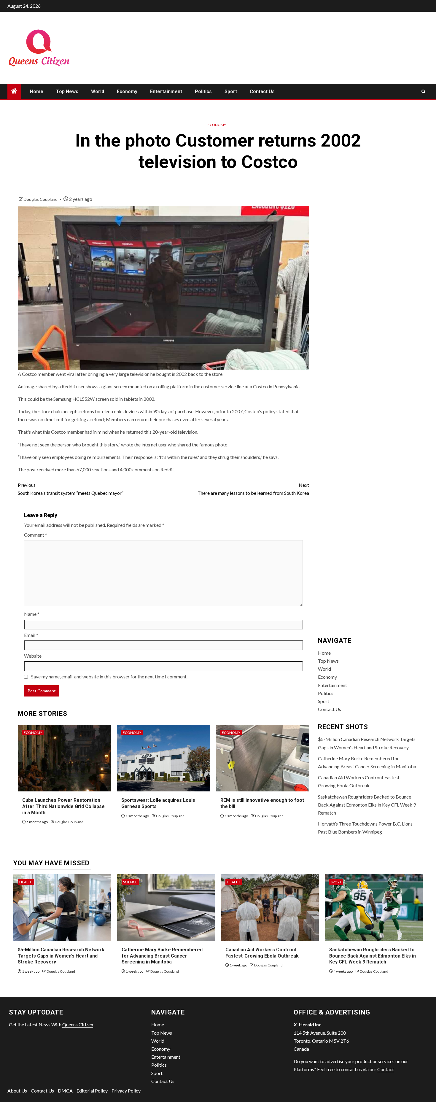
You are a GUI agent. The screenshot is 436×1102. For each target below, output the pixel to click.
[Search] (423, 91)
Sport (231, 91)
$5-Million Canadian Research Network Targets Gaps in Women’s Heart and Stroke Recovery (61, 956)
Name (31, 614)
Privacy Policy (126, 1090)
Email (31, 635)
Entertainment (166, 91)
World (97, 91)
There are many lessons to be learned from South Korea (253, 489)
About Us (17, 1090)
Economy (127, 91)
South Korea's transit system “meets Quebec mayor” (70, 489)
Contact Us (262, 91)
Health (26, 882)
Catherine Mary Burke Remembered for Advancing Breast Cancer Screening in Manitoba (162, 956)
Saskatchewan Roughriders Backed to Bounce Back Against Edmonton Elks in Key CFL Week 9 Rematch (367, 804)
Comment (35, 535)
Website (33, 656)
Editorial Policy (92, 1090)
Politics (203, 91)
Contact (385, 1069)
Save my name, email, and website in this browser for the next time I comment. (109, 676)
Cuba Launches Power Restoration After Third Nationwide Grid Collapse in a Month (63, 806)
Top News (67, 91)
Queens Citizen (77, 1024)
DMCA (65, 1090)
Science (130, 882)
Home (36, 91)
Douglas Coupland (41, 199)
